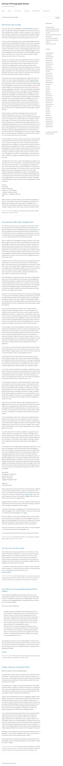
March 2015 (48, 93)
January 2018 (49, 58)
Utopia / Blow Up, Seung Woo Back (15, 667)
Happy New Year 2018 (51, 43)
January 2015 (49, 97)
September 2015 (49, 82)
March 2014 (48, 115)
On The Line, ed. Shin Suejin (13, 548)
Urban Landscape (25, 579)
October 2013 (49, 124)
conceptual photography (27, 748)
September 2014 (49, 104)
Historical (27, 210)
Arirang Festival (34, 80)
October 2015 (49, 80)
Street (13, 538)
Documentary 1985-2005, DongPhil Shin (18, 222)
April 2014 (48, 113)
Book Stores (18, 11)
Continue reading (7, 572)
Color (18, 210)
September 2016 (49, 69)
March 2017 (48, 65)
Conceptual (22, 210)
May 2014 (48, 111)
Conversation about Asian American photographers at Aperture (52, 40)
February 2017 (49, 67)
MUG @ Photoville (50, 27)
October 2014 (49, 102)
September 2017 (49, 64)
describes (15, 41)
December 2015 (49, 76)
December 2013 (49, 121)
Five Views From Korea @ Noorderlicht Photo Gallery (19, 590)
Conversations (36, 11)
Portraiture (34, 577)
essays (30, 494)
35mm (14, 210)
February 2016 (49, 73)
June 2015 (48, 88)
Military (37, 210)
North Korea (5, 212)
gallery (25, 513)
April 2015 (48, 91)
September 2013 (49, 126)
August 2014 (48, 106)
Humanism (32, 210)
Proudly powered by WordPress (9, 763)
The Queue (26, 11)
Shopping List (46, 11)
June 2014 (48, 110)
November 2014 (49, 100)
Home (3, 11)
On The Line (34, 229)
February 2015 (49, 95)
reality (20, 750)
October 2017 (49, 62)
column (31, 28)
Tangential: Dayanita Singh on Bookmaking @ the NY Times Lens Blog (53, 30)
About (9, 11)
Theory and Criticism (8, 579)
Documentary (31, 536)
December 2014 (49, 99)
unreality (24, 750)
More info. (4, 652)
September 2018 (49, 56)
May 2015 (48, 89)
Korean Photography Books (15, 3)
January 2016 (49, 75)
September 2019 (49, 53)
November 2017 (49, 60)
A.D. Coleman (25, 494)
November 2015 (49, 78)
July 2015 (48, 86)
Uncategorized (17, 579)
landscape (4, 750)
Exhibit (3, 577)
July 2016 (48, 71)
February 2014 (49, 117)
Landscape (18, 577)
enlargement (37, 748)
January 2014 (49, 119)
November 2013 (49, 122)
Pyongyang (16, 750)
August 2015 (48, 84)
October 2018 (49, 54)
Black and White (20, 536)
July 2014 (48, 108)
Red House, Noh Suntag (11, 25)
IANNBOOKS (13, 577)
